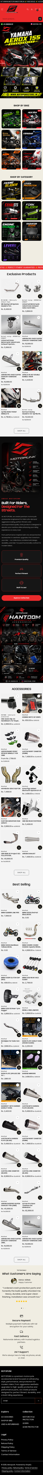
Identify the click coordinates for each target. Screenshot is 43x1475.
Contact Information (10, 1454)
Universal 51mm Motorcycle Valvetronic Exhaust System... (10, 342)
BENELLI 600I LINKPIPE (30, 1010)
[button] (27, 9)
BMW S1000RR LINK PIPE (10, 913)
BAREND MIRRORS (29, 1073)
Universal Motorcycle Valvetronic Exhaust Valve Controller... (31, 306)
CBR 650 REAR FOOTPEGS (31, 821)
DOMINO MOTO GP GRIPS (31, 717)
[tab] (21, 95)
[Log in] (31, 9)
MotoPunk (25, 336)
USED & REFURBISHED (10, 1424)
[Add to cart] (19, 296)
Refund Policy (7, 1443)
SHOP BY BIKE (6, 1420)
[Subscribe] (38, 1401)
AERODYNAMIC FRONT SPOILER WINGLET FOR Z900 (9, 753)
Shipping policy (7, 1471)
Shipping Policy (7, 1447)
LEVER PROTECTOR (30, 1427)
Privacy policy (7, 1468)
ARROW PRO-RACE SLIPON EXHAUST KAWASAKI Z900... (11, 376)
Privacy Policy (7, 1439)
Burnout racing (27, 300)
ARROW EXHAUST (28, 854)
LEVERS (26, 1423)
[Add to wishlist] (18, 281)
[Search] (40, 19)
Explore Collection (21, 598)
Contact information (22, 1471)
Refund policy (18, 1468)
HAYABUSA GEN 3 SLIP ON (10, 789)
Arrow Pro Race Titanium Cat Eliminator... (28, 1205)
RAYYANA (3, 715)
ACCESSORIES (7, 1417)
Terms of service (31, 1468)
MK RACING (4, 300)
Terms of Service (8, 1450)
